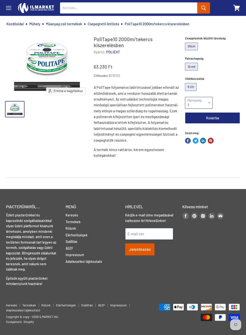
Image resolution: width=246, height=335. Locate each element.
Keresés (72, 215)
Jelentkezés (140, 249)
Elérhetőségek (76, 235)
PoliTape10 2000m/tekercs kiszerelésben (157, 24)
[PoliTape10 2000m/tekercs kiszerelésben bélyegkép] (15, 109)
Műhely (34, 24)
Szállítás (71, 242)
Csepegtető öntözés (103, 24)
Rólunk (71, 228)
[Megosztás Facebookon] (188, 141)
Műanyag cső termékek (64, 24)
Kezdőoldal (15, 24)
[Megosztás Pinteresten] (211, 141)
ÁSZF (69, 248)
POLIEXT (113, 52)
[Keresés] (203, 7)
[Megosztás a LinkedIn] (203, 141)
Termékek (73, 222)
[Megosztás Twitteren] (195, 141)
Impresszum (75, 255)
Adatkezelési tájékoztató (84, 261)
